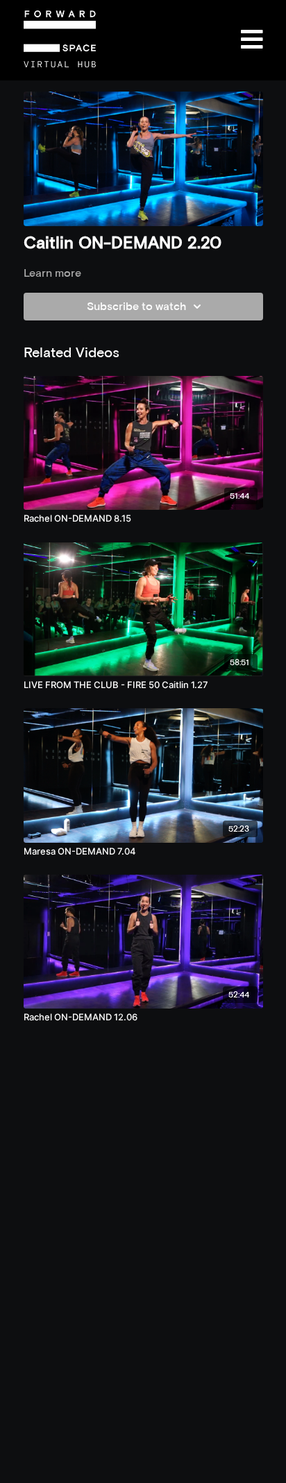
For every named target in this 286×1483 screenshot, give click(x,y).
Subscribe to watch (136, 306)
